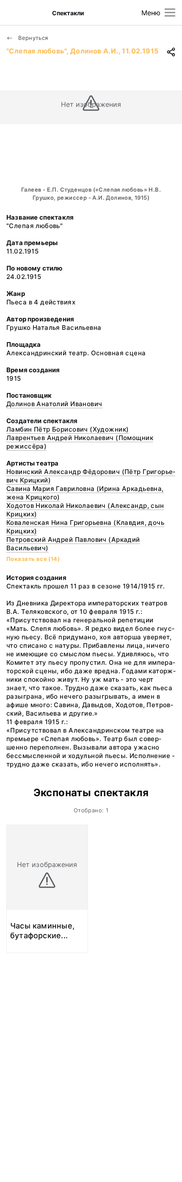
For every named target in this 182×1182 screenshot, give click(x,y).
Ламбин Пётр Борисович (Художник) (67, 429)
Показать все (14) (33, 558)
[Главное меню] (169, 12)
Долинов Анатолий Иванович (54, 404)
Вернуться (32, 37)
